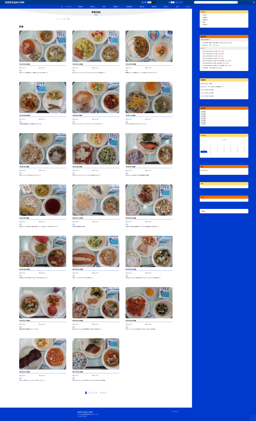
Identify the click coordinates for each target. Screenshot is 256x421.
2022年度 (203, 118)
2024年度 (203, 115)
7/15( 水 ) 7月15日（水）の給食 (206, 90)
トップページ (69, 6)
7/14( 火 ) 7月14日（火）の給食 (206, 93)
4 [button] (92, 392)
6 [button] (96, 392)
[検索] (237, 2)
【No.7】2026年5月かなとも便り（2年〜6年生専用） (217, 60)
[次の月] (245, 139)
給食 (204, 22)
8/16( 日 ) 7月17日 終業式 (206, 83)
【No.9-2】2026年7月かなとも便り (213, 51)
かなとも (188, 6)
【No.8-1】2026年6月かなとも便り (213, 58)
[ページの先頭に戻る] (253, 418)
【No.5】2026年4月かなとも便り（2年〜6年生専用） (217, 65)
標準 (172, 2)
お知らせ (205, 15)
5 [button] (94, 392)
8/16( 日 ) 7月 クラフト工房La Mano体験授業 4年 (211, 86)
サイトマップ (176, 411)
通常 (145, 2)
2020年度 (203, 122)
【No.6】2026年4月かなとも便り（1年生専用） (216, 63)
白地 (149, 2)
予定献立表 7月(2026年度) (212, 68)
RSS (204, 211)
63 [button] (101, 392)
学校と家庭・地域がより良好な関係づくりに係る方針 (217, 42)
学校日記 (92, 6)
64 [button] (103, 392)
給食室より (116, 6)
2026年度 (203, 111)
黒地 (153, 2)
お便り (104, 6)
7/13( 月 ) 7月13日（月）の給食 (206, 96)
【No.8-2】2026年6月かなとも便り (213, 56)
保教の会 (142, 6)
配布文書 (154, 6)
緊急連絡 (205, 17)
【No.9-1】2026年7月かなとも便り (213, 53)
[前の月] (202, 139)
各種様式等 (129, 6)
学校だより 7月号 (211, 45)
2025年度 (203, 113)
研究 (177, 6)
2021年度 (203, 120)
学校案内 (80, 6)
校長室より (205, 19)
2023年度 (203, 116)
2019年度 (203, 124)
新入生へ (166, 6)
